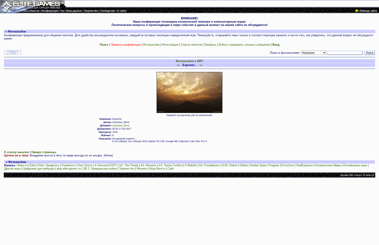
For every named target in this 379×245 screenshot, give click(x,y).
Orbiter (244, 165)
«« (178, 65)
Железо (142, 168)
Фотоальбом (151, 44)
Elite (33, 165)
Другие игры (12, 168)
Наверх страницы (43, 152)
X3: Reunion (148, 165)
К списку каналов (16, 152)
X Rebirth (191, 165)
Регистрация (170, 44)
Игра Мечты (157, 168)
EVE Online (229, 165)
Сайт (171, 168)
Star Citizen (84, 165)
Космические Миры (328, 165)
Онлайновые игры (355, 165)
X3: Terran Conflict (170, 165)
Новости (22, 165)
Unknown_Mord (120, 125)
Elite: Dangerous (48, 165)
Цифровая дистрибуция (38, 168)
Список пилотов (191, 44)
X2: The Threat (128, 165)
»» (200, 65)
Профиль (210, 44)
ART (199, 61)
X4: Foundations (209, 165)
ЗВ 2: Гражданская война (100, 168)
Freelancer (68, 165)
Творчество (126, 168)
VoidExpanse (304, 165)
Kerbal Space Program (264, 165)
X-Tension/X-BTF (106, 165)
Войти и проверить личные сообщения (244, 44)
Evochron (288, 165)
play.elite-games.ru (69, 168)
